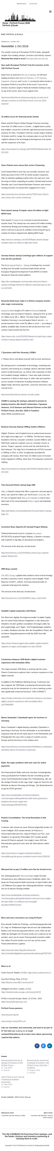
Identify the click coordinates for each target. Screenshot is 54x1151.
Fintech (19, 265)
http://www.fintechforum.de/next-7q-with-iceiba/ (20, 394)
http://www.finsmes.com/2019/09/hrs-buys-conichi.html (23, 598)
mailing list (20, 1031)
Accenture (37, 533)
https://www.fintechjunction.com (14, 1002)
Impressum (21, 3)
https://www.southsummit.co (39, 973)
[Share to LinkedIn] (49, 1047)
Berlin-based (10, 265)
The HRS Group (8, 575)
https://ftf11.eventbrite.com (13, 414)
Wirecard (24, 876)
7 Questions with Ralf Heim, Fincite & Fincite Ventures (41, 1115)
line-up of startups (28, 75)
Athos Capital (33, 501)
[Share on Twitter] (43, 1047)
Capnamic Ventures (9, 81)
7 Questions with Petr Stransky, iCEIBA (13, 1114)
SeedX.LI (25, 81)
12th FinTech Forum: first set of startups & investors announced (12, 1079)
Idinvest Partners (27, 78)
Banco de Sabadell (29, 498)
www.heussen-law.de (10, 1015)
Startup (27, 265)
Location (33, 3)
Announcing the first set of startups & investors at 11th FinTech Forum (12, 1062)
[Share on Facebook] (37, 1047)
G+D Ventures (41, 78)
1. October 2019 (14, 41)
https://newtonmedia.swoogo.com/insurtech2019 (21, 992)
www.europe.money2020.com (13, 1021)
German (35, 310)
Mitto (3, 491)
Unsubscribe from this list (37, 58)
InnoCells (42, 495)
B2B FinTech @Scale (12, 34)
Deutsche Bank (7, 310)
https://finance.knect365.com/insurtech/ (17, 982)
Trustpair (15, 220)
